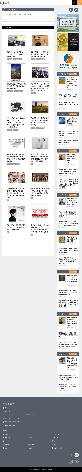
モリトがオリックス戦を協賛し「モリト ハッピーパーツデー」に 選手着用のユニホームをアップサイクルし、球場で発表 (16, 122)
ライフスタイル (17, 59)
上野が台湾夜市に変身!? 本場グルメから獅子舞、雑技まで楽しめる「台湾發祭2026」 (68, 250)
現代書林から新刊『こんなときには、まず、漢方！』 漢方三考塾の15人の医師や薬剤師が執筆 (68, 223)
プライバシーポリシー (29, 414)
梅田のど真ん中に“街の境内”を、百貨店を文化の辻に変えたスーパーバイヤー (40, 54)
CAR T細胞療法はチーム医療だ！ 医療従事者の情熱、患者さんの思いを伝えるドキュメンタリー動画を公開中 (16, 193)
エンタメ (7, 438)
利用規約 (7, 414)
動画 (30, 448)
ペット (56, 444)
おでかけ (56, 441)
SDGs (6, 434)
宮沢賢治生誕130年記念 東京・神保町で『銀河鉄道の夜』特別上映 (16, 86)
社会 (18, 164)
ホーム (7, 408)
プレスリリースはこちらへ (12, 418)
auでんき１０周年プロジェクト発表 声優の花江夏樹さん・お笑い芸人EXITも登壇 (68, 377)
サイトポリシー (16, 414)
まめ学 (7, 444)
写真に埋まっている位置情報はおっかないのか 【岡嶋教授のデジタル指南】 (68, 133)
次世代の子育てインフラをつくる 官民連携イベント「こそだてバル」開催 (69, 386)
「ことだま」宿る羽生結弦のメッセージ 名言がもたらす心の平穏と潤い (16, 227)
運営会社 (7, 411)
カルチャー (10, 91)
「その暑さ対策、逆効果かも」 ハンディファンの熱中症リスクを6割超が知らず (68, 214)
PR (31, 164)
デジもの (31, 444)
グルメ (33, 59)
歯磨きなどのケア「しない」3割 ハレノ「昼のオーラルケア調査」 (16, 54)
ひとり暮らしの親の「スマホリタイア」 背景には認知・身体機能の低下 (72, 279)
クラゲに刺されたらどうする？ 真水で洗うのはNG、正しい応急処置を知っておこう (68, 292)
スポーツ (10, 130)
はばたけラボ (58, 448)
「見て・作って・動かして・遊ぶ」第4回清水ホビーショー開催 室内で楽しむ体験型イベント (68, 344)
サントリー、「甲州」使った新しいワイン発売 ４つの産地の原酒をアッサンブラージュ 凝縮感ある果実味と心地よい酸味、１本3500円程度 (68, 183)
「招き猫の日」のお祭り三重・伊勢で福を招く (72, 239)
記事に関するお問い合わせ (12, 425)
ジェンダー (32, 434)
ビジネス (10, 59)
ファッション (33, 438)
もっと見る (73, 74)
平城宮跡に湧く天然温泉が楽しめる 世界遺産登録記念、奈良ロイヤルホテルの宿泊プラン (68, 171)
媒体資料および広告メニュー (13, 422)
